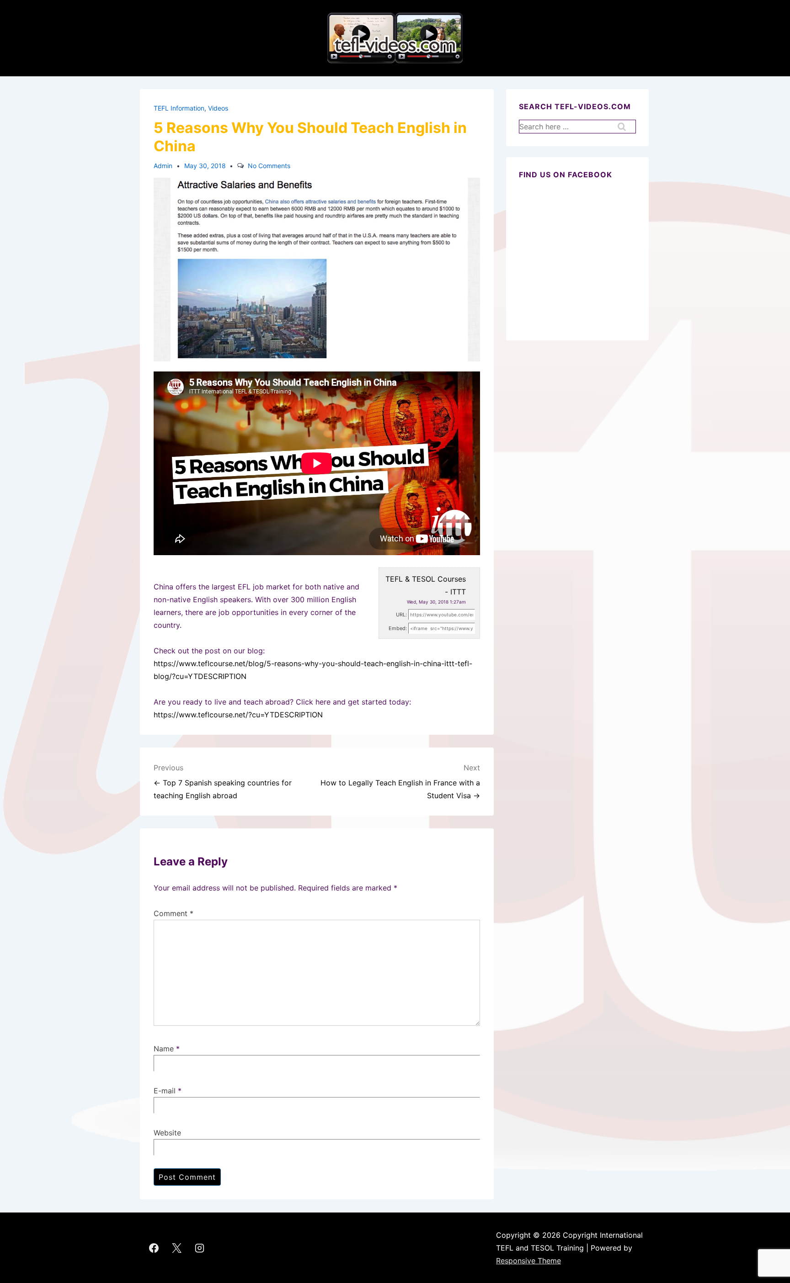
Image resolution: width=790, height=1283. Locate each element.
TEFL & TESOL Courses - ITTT (425, 585)
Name (164, 1048)
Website (167, 1132)
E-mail (165, 1090)
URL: (401, 614)
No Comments (269, 166)
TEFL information (179, 108)
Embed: (398, 628)
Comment (173, 913)
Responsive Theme (528, 1260)
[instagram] (199, 1247)
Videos (218, 108)
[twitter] (177, 1247)
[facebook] (154, 1247)
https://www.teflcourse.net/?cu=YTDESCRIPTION (238, 714)
